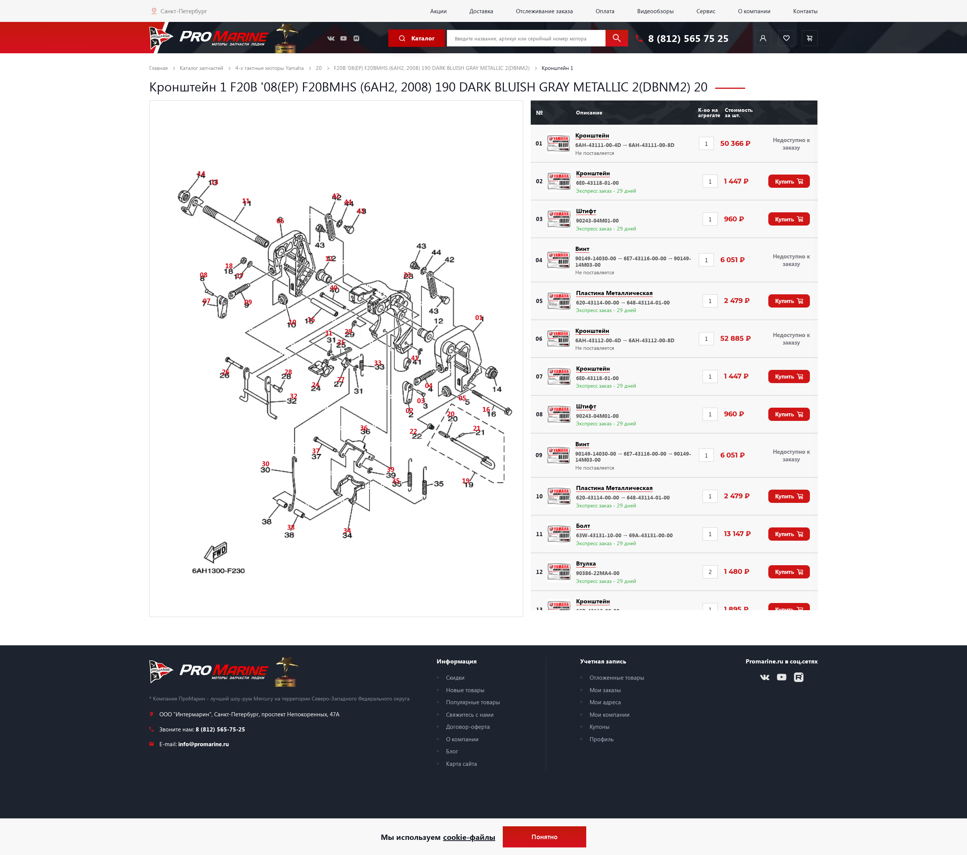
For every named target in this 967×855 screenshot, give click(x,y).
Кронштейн (592, 135)
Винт (582, 248)
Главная (158, 67)
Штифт (586, 211)
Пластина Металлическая (614, 293)
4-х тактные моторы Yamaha (269, 67)
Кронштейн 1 (557, 67)
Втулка (586, 563)
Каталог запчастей (201, 67)
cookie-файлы (469, 837)
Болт (583, 525)
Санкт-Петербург (184, 11)
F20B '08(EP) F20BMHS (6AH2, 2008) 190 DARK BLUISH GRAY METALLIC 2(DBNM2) (432, 67)
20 (319, 67)
